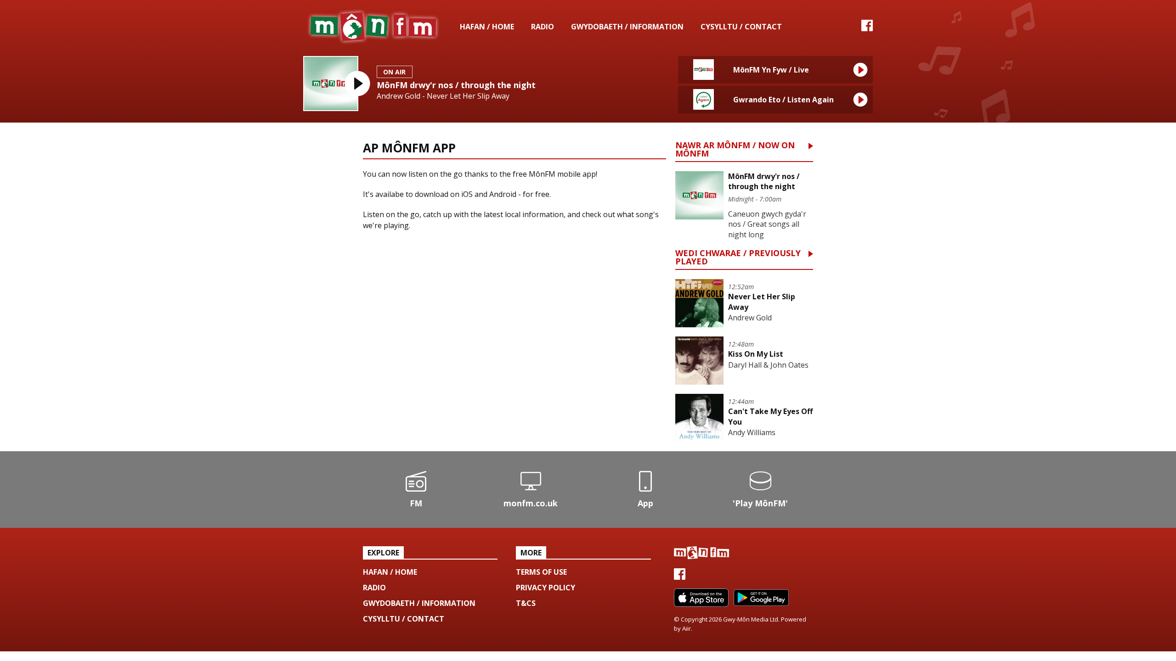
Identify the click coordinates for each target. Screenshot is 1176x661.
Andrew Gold (750, 318)
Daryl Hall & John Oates (768, 365)
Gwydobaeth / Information (627, 27)
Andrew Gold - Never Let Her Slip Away (443, 96)
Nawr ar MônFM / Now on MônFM (735, 150)
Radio (542, 27)
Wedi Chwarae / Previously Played (738, 258)
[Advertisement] (514, 313)
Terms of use (541, 572)
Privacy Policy (545, 588)
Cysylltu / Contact (741, 27)
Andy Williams (751, 432)
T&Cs (526, 603)
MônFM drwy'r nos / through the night (456, 84)
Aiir (686, 628)
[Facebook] (867, 28)
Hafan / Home (487, 27)
